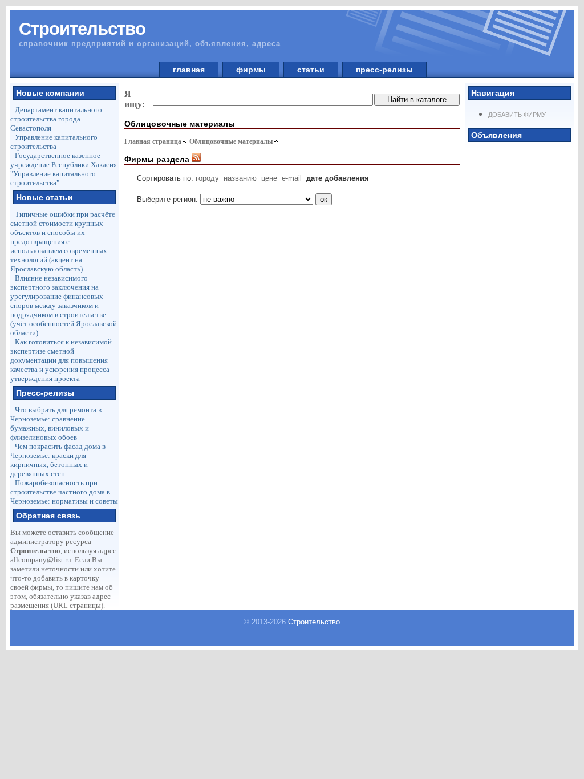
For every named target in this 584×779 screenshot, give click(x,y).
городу (207, 178)
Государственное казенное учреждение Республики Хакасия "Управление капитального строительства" (63, 169)
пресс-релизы (384, 69)
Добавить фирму (517, 114)
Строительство (314, 622)
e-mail (292, 178)
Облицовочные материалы (231, 141)
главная (188, 69)
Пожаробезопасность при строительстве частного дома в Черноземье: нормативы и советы (64, 491)
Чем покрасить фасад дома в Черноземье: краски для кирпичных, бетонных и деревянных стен (58, 460)
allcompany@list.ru (40, 559)
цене (269, 178)
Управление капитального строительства (54, 142)
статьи (311, 69)
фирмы (251, 69)
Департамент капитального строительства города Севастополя (56, 119)
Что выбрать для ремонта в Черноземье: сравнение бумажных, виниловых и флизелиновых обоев (56, 423)
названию (240, 178)
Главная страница (152, 141)
